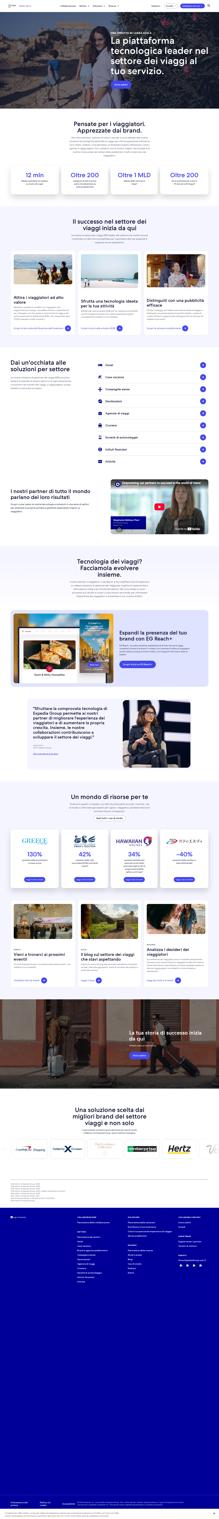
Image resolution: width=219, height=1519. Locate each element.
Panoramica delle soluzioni (141, 1222)
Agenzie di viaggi (86, 1264)
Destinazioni (83, 1259)
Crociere (81, 1268)
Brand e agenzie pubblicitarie (92, 1250)
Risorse (112, 6)
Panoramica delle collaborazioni (93, 1222)
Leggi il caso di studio (34, 879)
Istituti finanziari (85, 1277)
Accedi (169, 6)
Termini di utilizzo (187, 1246)
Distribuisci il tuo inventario (142, 1227)
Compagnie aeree (86, 1255)
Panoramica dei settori (88, 1237)
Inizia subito (184, 1222)
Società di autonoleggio (89, 1272)
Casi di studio (134, 1264)
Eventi (131, 1272)
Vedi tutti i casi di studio (109, 818)
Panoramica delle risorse (140, 1250)
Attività (81, 1281)
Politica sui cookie (45, 1504)
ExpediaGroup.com (194, 1260)
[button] (68, 328)
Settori (83, 6)
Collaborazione (68, 6)
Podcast (132, 1268)
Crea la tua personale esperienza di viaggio (150, 1231)
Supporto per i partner (189, 1241)
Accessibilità (68, 1503)
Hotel (80, 1241)
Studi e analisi (135, 1255)
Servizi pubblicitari (137, 1236)
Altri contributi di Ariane (45, 754)
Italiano (155, 6)
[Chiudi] (214, 1513)
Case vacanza (84, 1246)
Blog (130, 1259)
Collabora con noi (191, 6)
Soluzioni (97, 6)
